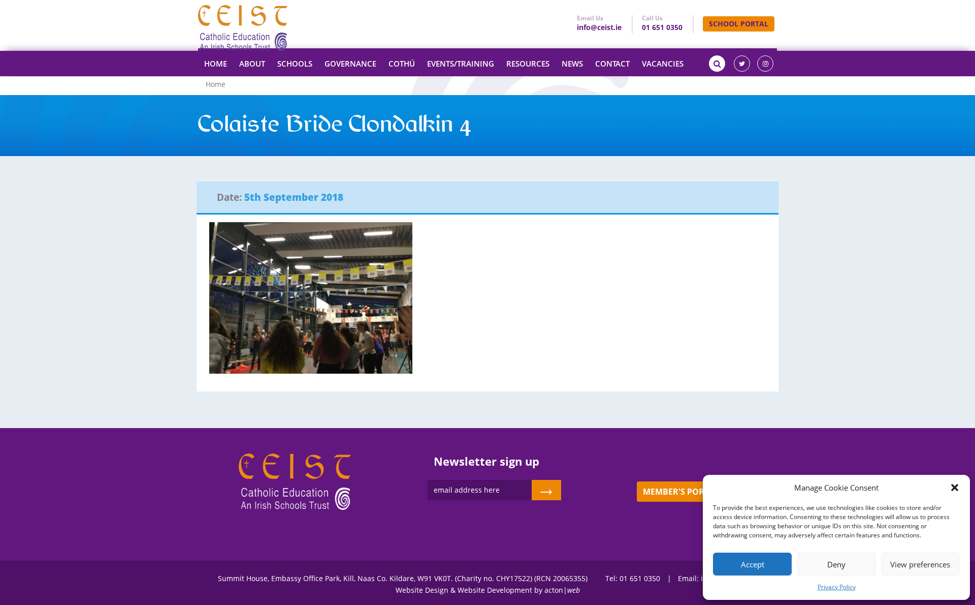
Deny (836, 564)
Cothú (401, 63)
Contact (612, 63)
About (252, 63)
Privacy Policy (837, 587)
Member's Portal (680, 491)
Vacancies (663, 63)
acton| (562, 590)
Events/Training (460, 63)
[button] (955, 487)
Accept (752, 564)
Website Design (422, 590)
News (572, 63)
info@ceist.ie (599, 27)
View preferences (920, 564)
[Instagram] (765, 63)
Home (215, 63)
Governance (350, 63)
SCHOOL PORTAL (738, 23)
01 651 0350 (662, 27)
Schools (294, 63)
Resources (527, 63)
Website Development (495, 590)
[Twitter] (742, 63)
